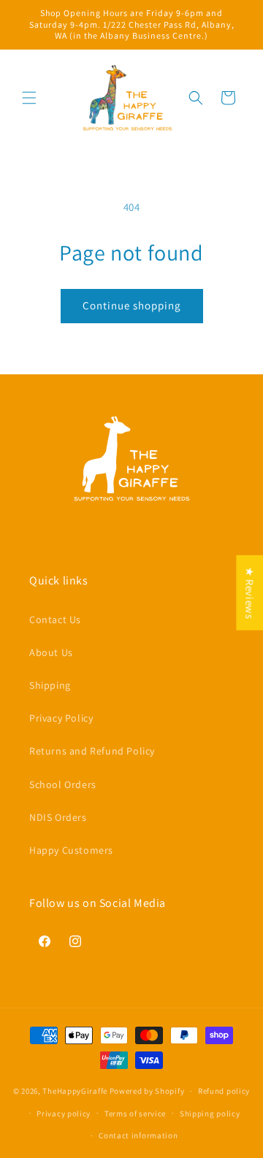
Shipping (50, 685)
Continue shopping (132, 305)
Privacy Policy (61, 718)
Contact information (138, 1135)
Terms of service (135, 1113)
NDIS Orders (58, 817)
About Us (51, 652)
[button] (29, 98)
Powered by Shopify (147, 1091)
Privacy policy (64, 1113)
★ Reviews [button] (249, 592)
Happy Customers (71, 850)
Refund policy (224, 1091)
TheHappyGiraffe (74, 1091)
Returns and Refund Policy (92, 750)
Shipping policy (210, 1113)
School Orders (62, 784)
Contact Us (55, 619)
